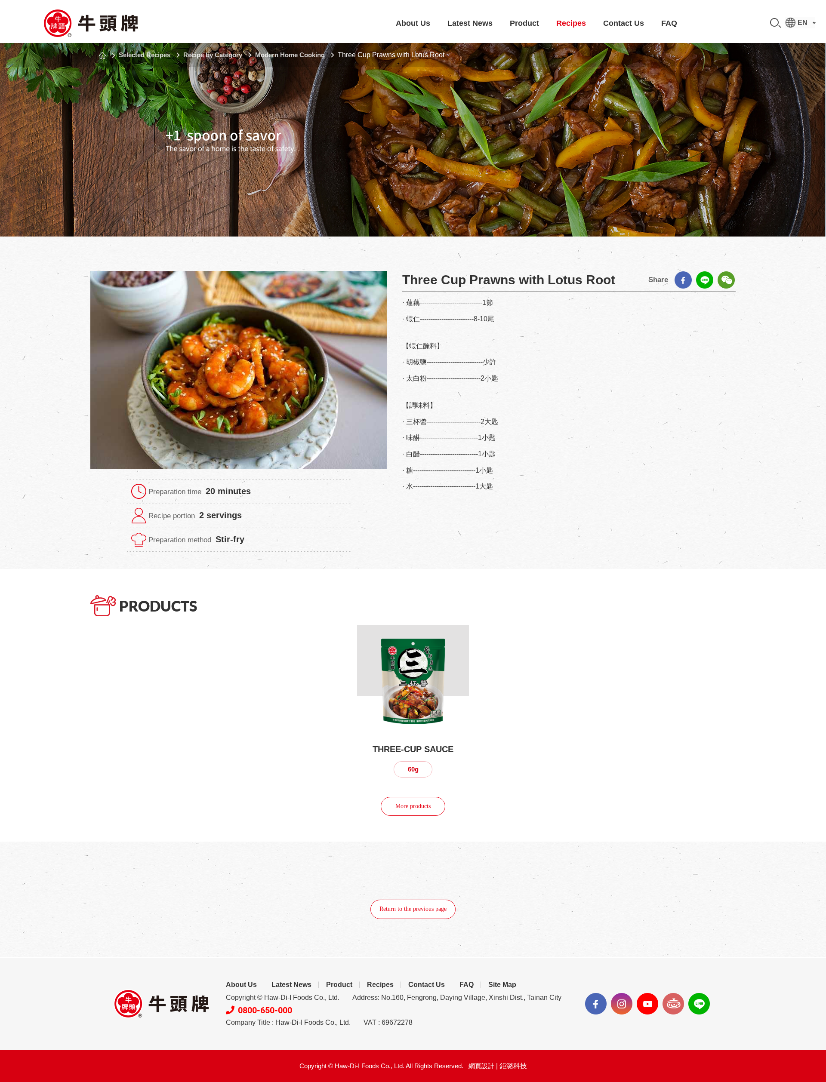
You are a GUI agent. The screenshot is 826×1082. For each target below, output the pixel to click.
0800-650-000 (265, 1010)
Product (524, 23)
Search (775, 23)
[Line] (704, 280)
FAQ (669, 23)
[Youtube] (647, 1003)
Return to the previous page (413, 909)
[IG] (621, 1003)
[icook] (673, 1003)
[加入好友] (699, 1003)
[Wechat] (726, 280)
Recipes (571, 23)
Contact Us (623, 23)
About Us (413, 23)
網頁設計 (481, 1066)
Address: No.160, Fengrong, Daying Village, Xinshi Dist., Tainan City (456, 997)
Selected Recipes (144, 54)
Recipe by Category (212, 54)
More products (413, 806)
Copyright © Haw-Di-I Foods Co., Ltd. (282, 997)
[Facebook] (683, 280)
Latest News (470, 23)
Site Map (502, 984)
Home (102, 55)
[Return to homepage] (90, 23)
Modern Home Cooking (290, 54)
